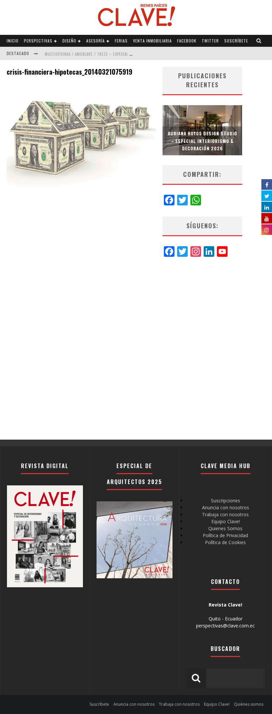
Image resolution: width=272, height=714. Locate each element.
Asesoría (95, 40)
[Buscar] (259, 41)
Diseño (69, 40)
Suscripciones (225, 500)
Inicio (13, 40)
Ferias (121, 40)
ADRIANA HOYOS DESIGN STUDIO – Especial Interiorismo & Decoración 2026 (202, 140)
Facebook (186, 40)
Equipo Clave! (225, 521)
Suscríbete (236, 40)
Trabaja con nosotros (225, 514)
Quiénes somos (248, 704)
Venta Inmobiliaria (152, 40)
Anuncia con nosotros (225, 507)
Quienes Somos (225, 528)
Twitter (210, 40)
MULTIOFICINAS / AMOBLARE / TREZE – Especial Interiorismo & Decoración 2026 (118, 54)
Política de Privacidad (225, 535)
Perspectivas (38, 40)
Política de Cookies (225, 542)
